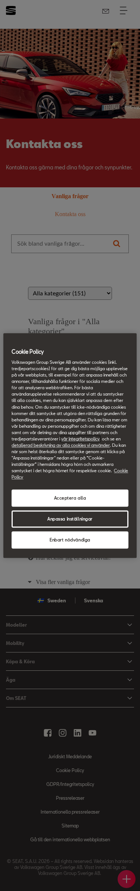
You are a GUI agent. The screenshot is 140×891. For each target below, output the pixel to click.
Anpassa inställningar (70, 518)
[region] (69, 445)
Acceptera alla (70, 498)
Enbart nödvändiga (70, 539)
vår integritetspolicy (80, 438)
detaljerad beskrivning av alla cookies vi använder (61, 445)
